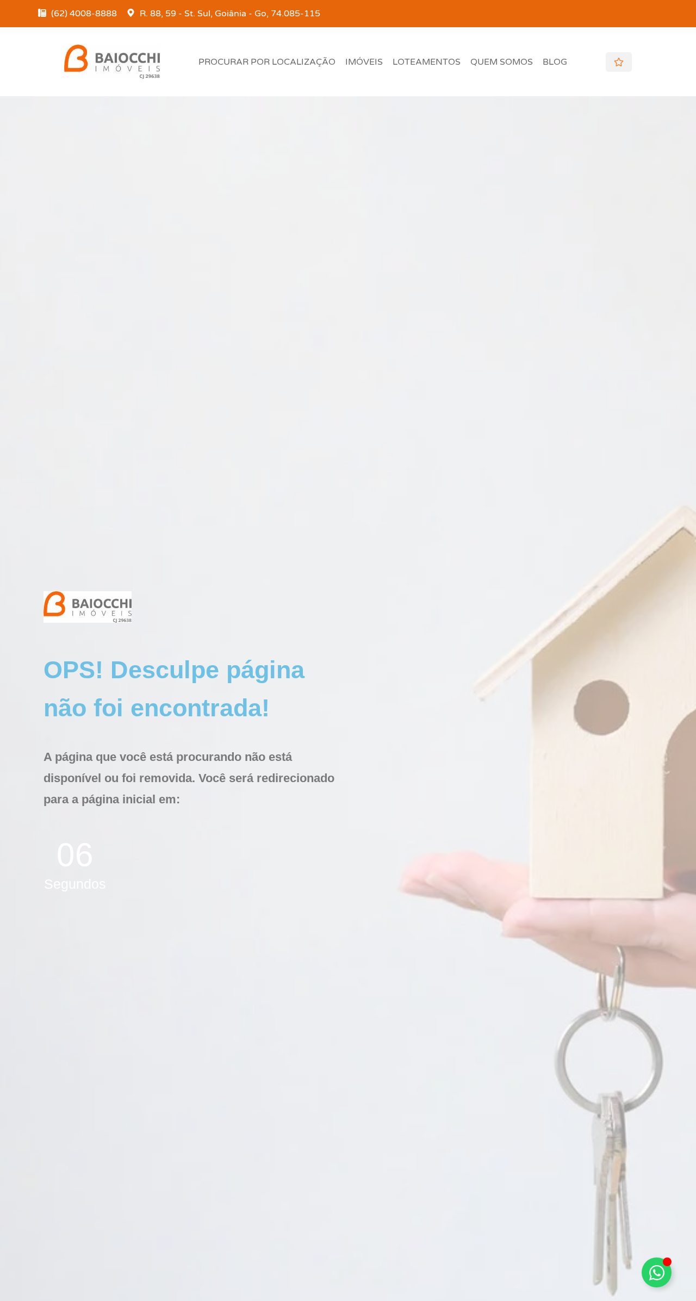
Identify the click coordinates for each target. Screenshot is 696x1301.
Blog (555, 62)
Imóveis (364, 62)
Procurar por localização (266, 62)
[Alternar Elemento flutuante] (657, 1272)
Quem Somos (501, 62)
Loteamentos (427, 62)
